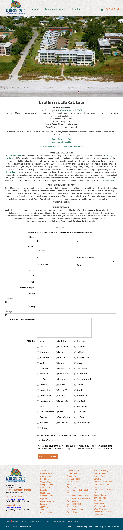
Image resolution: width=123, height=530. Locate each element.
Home (35, 9)
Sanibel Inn (62, 395)
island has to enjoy (110, 180)
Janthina (61, 363)
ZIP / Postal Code (43, 265)
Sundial (60, 412)
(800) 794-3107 (12, 490)
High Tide (61, 357)
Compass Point (81, 347)
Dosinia (60, 352)
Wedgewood (44, 423)
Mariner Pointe (44, 374)
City (38, 257)
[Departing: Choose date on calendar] (6, 315)
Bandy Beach (62, 341)
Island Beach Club (83, 357)
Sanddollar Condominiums (78, 498)
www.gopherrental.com (15, 507)
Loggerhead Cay (82, 368)
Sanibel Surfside (82, 401)
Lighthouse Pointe (64, 368)
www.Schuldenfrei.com (15, 499)
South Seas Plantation (47, 412)
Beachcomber (81, 341)
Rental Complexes (54, 9)
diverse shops (11, 172)
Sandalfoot (61, 385)
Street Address (42, 250)
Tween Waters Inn (64, 417)
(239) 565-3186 (19, 492)
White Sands (44, 428)
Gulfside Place (44, 357)
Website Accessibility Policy (77, 527)
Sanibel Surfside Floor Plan (61, 142)
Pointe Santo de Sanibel (84, 379)
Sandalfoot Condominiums (78, 496)
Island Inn (43, 363)
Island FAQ (25, 521)
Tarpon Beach (44, 417)
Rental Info (16, 521)
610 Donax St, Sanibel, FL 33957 (70, 110)
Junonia (79, 363)
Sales (91, 9)
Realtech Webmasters (111, 527)
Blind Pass (43, 347)
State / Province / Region (85, 257)
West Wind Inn (63, 423)
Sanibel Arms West (46, 395)
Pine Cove (43, 379)
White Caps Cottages (83, 423)
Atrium (42, 341)
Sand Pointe (44, 385)
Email (102, 10)
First (38, 241)
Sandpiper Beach (45, 390)
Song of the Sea (82, 406)
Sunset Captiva (81, 412)
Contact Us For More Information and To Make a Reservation (61, 146)
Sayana (42, 406)
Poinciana (61, 379)
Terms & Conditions (73, 521)
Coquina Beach (44, 352)
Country (79, 265)
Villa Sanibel (81, 417)
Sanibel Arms (81, 390)
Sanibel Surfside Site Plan (61, 139)
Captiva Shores (63, 347)
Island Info (75, 9)
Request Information (47, 457)
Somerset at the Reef (103, 482)
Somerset (61, 406)
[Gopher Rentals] (16, 7)
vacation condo (15, 155)
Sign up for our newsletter (50, 440)
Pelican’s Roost (82, 374)
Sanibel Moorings (82, 395)
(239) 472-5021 (25, 490)
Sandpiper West (63, 390)
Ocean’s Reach (63, 374)
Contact (62, 521)
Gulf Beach (80, 352)
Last (77, 241)
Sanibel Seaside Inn (46, 401)
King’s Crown (44, 368)
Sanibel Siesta (63, 401)
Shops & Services (37, 521)
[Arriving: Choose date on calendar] (6, 302)
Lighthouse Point (74, 471)
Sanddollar (80, 385)
